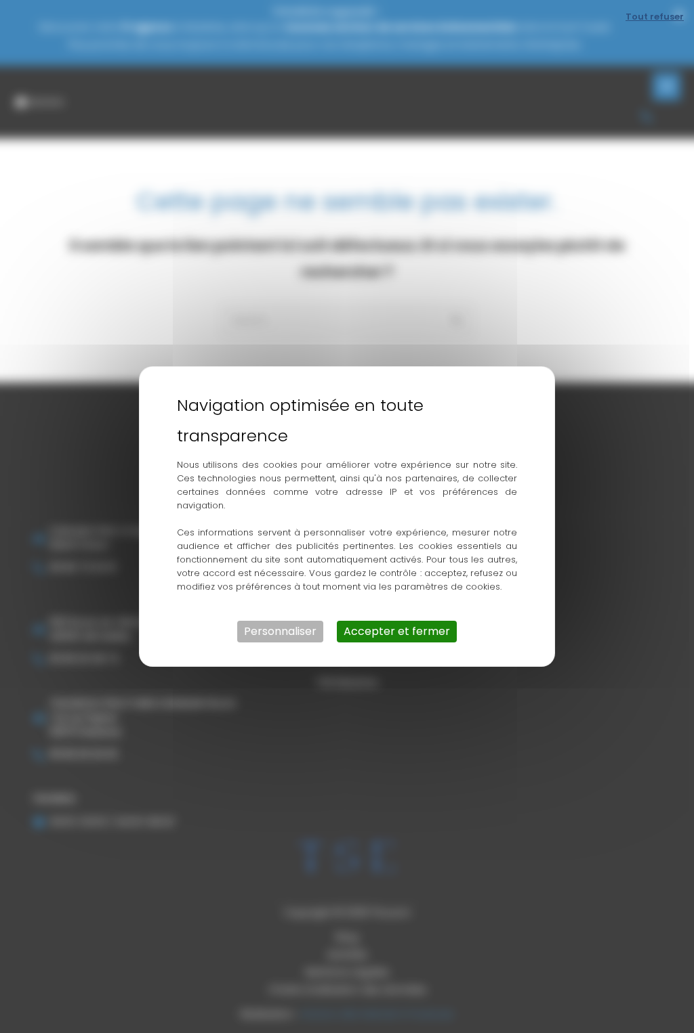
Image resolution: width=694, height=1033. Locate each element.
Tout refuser (655, 16)
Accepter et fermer (397, 631)
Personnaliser (280, 631)
